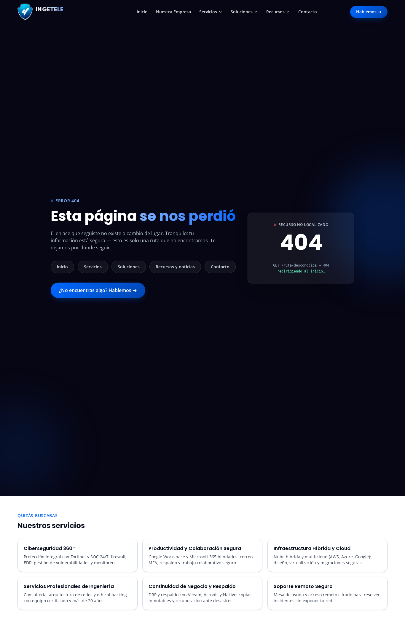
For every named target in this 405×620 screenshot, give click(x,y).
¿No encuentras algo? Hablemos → (98, 290)
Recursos (275, 12)
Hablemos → (369, 12)
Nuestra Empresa (173, 12)
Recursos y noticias (175, 267)
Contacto (307, 12)
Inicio (142, 12)
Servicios (208, 12)
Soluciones (242, 12)
